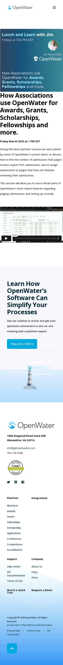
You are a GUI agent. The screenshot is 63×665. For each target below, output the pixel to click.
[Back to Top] (12, 648)
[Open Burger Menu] (54, 7)
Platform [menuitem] (12, 498)
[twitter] (9, 482)
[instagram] (21, 482)
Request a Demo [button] (22, 344)
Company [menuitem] (37, 559)
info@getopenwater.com (21, 448)
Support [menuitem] (12, 559)
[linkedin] (15, 482)
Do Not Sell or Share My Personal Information (29, 625)
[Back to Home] (20, 7)
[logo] (31, 425)
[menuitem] (12, 505)
